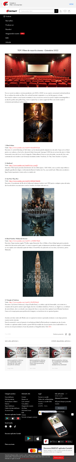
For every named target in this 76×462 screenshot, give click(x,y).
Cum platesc (25, 404)
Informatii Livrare (26, 410)
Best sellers (9, 21)
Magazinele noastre (15, 33)
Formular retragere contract (29, 417)
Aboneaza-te (61, 408)
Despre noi (25, 399)
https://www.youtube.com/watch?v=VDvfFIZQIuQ (24, 302)
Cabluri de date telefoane (12, 408)
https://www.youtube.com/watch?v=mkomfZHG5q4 (24, 148)
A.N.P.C (40, 404)
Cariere (24, 415)
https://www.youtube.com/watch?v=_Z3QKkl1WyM (24, 241)
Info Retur (24, 408)
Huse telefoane (9, 397)
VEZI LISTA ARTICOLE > (12, 341)
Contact (24, 397)
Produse (8, 16)
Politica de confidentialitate (45, 399)
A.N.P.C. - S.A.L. (43, 406)
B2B (7, 38)
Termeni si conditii (43, 397)
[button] (61, 11)
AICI (50, 327)
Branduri (8, 29)
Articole (8, 42)
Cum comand (25, 401)
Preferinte (68, 457)
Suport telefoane (9, 406)
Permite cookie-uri (58, 457)
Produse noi (10, 25)
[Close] (1, 3)
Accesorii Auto (9, 410)
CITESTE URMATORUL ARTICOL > (61, 341)
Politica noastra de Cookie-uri (27, 458)
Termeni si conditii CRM (45, 401)
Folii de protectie (9, 399)
